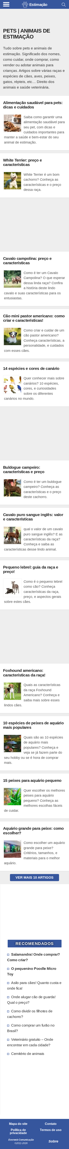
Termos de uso (51, 1130)
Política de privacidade (18, 1131)
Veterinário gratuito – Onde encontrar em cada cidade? (30, 1042)
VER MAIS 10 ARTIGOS (34, 877)
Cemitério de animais (27, 1053)
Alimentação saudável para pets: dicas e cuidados (33, 104)
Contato (51, 1123)
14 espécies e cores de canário (31, 368)
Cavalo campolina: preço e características (27, 260)
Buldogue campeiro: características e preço (23, 469)
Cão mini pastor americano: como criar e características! (34, 318)
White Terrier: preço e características (22, 162)
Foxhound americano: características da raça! (24, 672)
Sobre (53, 1141)
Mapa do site (18, 1123)
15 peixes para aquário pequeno (32, 780)
